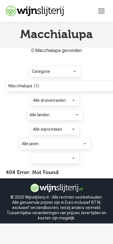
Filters (12, 62)
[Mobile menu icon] (101, 11)
